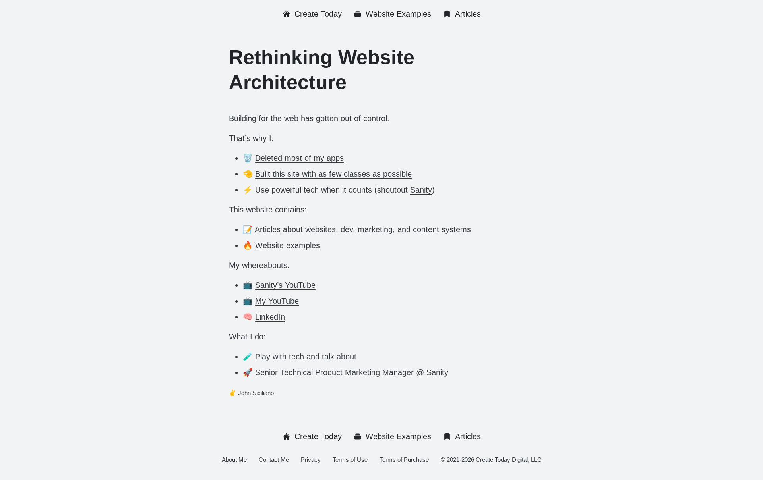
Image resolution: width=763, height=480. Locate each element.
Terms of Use (350, 459)
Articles (468, 14)
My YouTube (277, 301)
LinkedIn (270, 316)
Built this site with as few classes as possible (333, 174)
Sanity (421, 189)
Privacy (311, 459)
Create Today (318, 14)
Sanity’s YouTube (285, 285)
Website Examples (398, 14)
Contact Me (274, 459)
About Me (234, 459)
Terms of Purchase (404, 459)
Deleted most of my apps (299, 158)
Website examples (287, 245)
